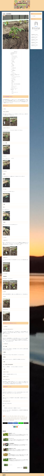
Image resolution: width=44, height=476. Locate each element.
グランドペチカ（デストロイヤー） (16, 76)
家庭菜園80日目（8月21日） (34, 34)
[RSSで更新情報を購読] (17, 426)
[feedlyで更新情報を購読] (15, 426)
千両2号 (13, 65)
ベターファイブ (14, 73)
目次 (14, 51)
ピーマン (13, 66)
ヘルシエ (13, 72)
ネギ (12, 91)
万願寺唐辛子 (13, 70)
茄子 (12, 63)
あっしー (36, 26)
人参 (12, 93)
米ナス (13, 64)
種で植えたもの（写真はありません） (15, 74)
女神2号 (13, 61)
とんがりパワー (14, 68)
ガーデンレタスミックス (15, 92)
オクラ (12, 71)
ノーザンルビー (14, 77)
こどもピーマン (14, 67)
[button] (26, 423)
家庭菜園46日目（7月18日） (34, 42)
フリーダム (13, 62)
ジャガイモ (13, 75)
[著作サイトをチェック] (14, 426)
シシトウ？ (13, 69)
